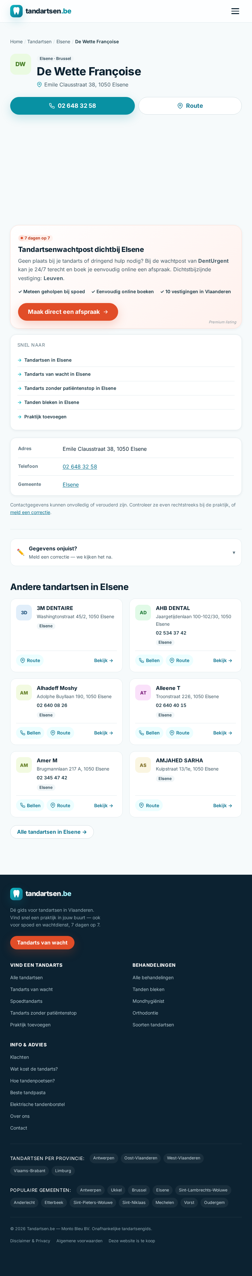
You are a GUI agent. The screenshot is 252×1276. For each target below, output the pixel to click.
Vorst (189, 1202)
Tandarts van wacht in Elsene (57, 374)
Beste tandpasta (28, 1092)
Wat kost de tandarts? (34, 1069)
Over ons (20, 1116)
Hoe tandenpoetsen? (32, 1080)
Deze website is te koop (132, 1240)
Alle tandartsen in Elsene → (52, 831)
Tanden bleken (148, 989)
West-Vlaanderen (183, 1157)
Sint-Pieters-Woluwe (93, 1202)
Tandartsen (39, 41)
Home (16, 41)
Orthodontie (145, 1013)
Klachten (19, 1057)
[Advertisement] (126, 170)
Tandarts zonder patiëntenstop (43, 1013)
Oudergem (214, 1202)
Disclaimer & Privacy (30, 1240)
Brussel (139, 1190)
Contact (18, 1128)
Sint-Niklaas (134, 1202)
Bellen (153, 660)
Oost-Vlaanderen (140, 1157)
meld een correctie (30, 512)
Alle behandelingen (153, 977)
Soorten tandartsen (153, 1024)
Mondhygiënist (148, 1001)
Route (194, 105)
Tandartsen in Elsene (48, 360)
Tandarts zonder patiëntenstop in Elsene (70, 388)
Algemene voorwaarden (79, 1240)
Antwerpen (103, 1157)
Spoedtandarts (26, 1001)
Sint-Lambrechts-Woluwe (203, 1190)
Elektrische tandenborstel (37, 1104)
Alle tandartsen (26, 977)
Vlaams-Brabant (29, 1170)
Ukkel (116, 1190)
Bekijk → (103, 660)
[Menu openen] (235, 11)
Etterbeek (54, 1202)
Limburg (63, 1170)
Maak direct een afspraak (64, 311)
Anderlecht (24, 1202)
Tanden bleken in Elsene (51, 402)
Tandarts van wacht (42, 942)
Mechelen (165, 1202)
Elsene (63, 41)
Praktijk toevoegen (45, 416)
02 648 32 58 (77, 105)
